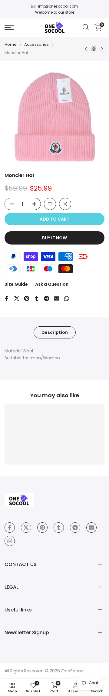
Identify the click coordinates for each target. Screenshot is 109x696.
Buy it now (54, 238)
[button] (50, 204)
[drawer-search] (86, 27)
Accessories (36, 44)
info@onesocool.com (58, 6)
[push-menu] (9, 28)
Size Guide (16, 284)
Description (54, 332)
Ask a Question (51, 284)
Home (11, 44)
